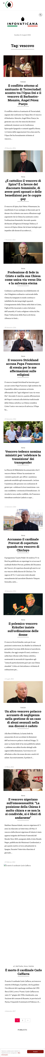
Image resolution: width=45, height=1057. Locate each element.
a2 (14, 966)
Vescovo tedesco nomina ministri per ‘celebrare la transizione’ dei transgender (23, 457)
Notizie (23, 82)
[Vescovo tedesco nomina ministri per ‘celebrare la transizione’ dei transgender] (23, 442)
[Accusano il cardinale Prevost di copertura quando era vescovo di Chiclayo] (23, 530)
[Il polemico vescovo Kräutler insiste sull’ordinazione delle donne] (23, 614)
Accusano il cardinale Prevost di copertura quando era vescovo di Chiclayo (23, 544)
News (23, 177)
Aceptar (35, 1051)
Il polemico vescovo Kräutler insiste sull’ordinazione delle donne (23, 629)
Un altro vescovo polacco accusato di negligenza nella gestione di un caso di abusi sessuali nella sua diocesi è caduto (23, 718)
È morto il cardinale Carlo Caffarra (23, 972)
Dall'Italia (19, 966)
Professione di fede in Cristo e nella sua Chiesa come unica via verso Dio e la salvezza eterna (23, 277)
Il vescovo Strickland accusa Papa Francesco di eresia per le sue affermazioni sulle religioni (23, 367)
